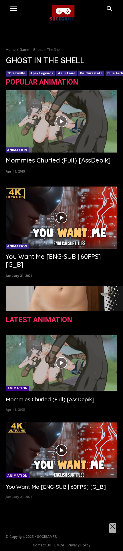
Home (11, 49)
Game (24, 49)
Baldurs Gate (91, 73)
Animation (17, 150)
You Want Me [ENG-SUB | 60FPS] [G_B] (56, 486)
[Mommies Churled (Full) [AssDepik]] (61, 121)
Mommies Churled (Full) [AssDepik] (58, 160)
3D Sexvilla (16, 73)
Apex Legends (41, 73)
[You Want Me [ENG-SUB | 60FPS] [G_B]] (61, 218)
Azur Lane (66, 73)
